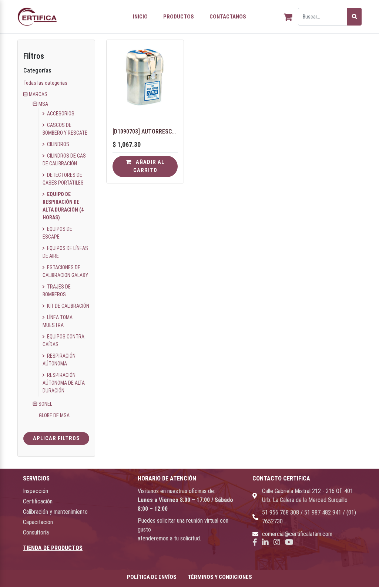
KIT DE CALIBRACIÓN (67, 306)
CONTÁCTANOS (227, 16)
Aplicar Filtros (56, 438)
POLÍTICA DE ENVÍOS (152, 577)
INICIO (140, 16)
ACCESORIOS (60, 114)
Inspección (35, 491)
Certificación (38, 501)
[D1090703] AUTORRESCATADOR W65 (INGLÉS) (145, 131)
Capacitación (38, 522)
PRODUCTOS (178, 16)
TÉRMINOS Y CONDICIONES (220, 577)
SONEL (45, 404)
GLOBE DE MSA (54, 415)
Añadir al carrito (148, 166)
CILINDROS (57, 144)
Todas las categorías (45, 83)
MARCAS (38, 94)
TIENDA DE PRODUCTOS (53, 547)
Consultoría (36, 532)
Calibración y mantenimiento (55, 511)
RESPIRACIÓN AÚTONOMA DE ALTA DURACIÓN (64, 383)
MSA (43, 104)
